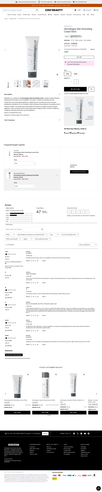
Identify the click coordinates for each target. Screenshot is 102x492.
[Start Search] (37, 10)
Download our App (51, 448)
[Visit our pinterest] (88, 433)
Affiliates (83, 450)
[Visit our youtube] (85, 433)
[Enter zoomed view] (57, 74)
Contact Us (32, 447)
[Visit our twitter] (78, 433)
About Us (49, 447)
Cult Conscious (50, 452)
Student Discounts (85, 452)
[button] (79, 36)
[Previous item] (5, 394)
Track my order (33, 454)
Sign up (45, 433)
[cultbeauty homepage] (54, 10)
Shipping (32, 450)
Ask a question (87, 40)
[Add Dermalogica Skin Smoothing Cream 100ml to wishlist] (28, 374)
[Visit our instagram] (81, 433)
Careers (49, 450)
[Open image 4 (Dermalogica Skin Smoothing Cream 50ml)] (36, 83)
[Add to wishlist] (91, 89)
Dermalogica (13, 18)
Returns (31, 452)
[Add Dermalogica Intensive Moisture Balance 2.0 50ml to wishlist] (84, 374)
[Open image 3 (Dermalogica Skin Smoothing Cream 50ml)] (27, 83)
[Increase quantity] (76, 82)
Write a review (79, 40)
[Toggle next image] (59, 50)
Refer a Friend (84, 454)
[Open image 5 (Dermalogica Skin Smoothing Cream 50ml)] (45, 83)
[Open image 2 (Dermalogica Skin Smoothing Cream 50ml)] (17, 83)
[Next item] (96, 394)
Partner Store (84, 456)
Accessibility (67, 454)
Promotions (83, 448)
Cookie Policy (67, 450)
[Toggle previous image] (5, 50)
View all (92, 49)
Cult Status (83, 447)
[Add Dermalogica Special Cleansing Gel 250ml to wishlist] (56, 374)
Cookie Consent (8, 459)
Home (6, 18)
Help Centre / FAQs (34, 448)
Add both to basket (79, 172)
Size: (65, 70)
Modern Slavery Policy (69, 452)
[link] (87, 10)
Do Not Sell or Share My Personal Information (12, 461)
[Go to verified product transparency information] (73, 36)
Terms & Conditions (68, 447)
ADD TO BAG (17, 412)
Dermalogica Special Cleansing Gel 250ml (43, 400)
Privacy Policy (67, 448)
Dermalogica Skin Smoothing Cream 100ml (15, 400)
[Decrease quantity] (66, 82)
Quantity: (67, 78)
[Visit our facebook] (74, 433)
